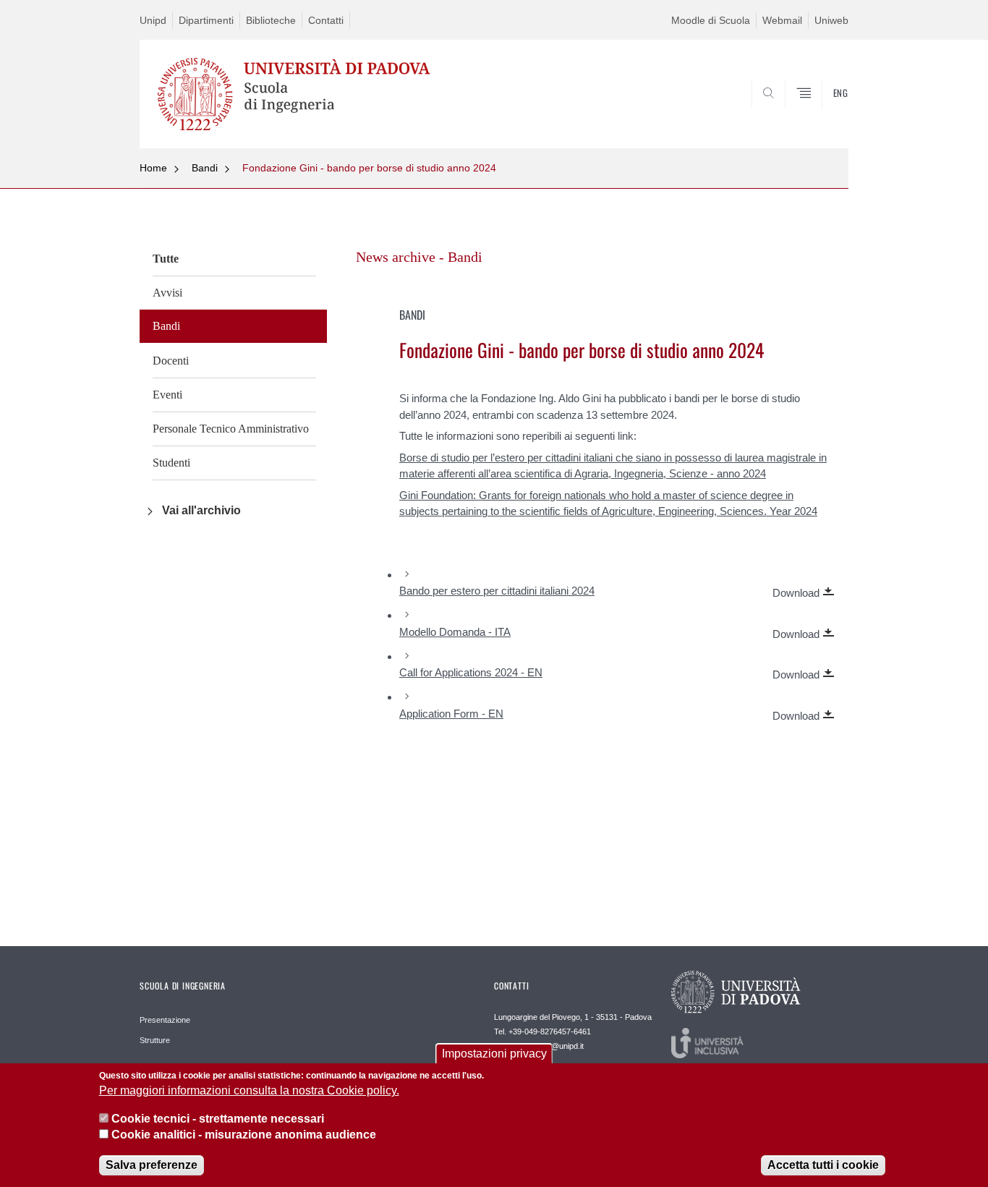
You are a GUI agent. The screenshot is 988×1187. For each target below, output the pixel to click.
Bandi (205, 168)
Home (153, 168)
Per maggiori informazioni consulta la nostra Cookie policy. (249, 1091)
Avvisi (167, 292)
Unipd (153, 20)
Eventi (167, 394)
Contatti (326, 20)
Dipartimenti (206, 20)
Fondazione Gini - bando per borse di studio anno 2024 (369, 168)
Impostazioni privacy (494, 1053)
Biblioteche (271, 20)
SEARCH (822, 114)
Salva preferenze (151, 1165)
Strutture (155, 1040)
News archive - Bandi (419, 257)
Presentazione (165, 1020)
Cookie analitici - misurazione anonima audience (243, 1135)
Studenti (171, 462)
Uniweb (831, 20)
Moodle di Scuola (710, 20)
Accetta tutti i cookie (823, 1165)
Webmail (782, 20)
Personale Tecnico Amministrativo (231, 428)
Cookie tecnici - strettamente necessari (217, 1118)
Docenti (171, 360)
